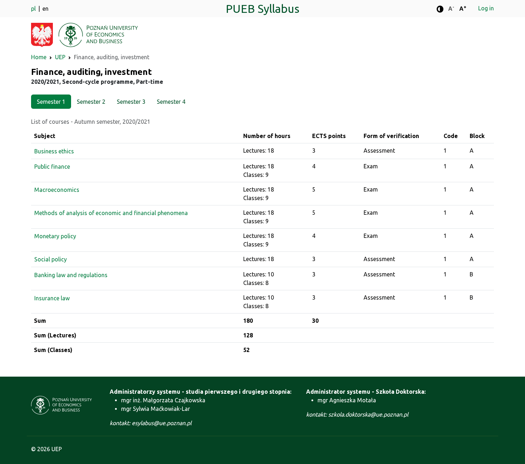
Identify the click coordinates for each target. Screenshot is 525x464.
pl (34, 8)
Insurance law (52, 298)
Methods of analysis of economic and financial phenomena (111, 213)
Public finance (52, 166)
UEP (60, 57)
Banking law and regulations (71, 275)
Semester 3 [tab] (131, 101)
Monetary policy (55, 236)
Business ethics (54, 151)
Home (38, 57)
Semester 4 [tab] (171, 101)
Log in (486, 8)
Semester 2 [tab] (91, 101)
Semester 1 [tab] (51, 101)
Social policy (50, 259)
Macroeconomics (56, 190)
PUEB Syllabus (262, 8)
